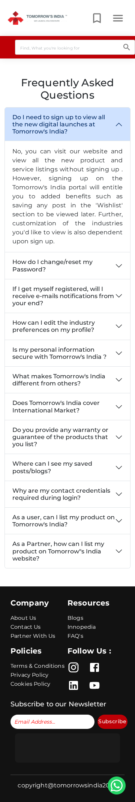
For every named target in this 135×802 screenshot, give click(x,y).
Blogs (75, 618)
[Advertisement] (67, 748)
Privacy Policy (29, 675)
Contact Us (25, 627)
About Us (23, 618)
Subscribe (112, 721)
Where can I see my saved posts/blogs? (52, 467)
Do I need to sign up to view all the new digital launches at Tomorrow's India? (58, 124)
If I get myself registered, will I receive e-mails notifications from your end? (63, 296)
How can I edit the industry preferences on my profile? (53, 326)
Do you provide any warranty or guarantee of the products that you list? (60, 437)
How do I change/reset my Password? (52, 265)
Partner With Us (32, 636)
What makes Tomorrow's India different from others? (58, 380)
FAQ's (75, 636)
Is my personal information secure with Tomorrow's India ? (59, 353)
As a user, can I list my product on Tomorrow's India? (63, 521)
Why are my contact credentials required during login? (61, 494)
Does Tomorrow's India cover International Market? (56, 406)
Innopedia (82, 627)
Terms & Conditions (37, 666)
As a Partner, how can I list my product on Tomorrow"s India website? (58, 551)
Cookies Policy (30, 684)
